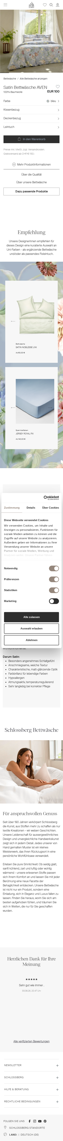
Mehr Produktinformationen (34, 164)
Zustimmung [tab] (12, 507)
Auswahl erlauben (31, 628)
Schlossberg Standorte (27, 1127)
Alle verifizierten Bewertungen (31, 1041)
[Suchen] (51, 5)
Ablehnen (31, 640)
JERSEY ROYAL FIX (25, 433)
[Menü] (5, 5)
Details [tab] (31, 507)
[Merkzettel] (45, 5)
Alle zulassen (31, 617)
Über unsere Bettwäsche (31, 182)
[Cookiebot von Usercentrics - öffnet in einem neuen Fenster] (44, 498)
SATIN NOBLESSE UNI (26, 347)
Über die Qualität (31, 174)
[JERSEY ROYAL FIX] (38, 401)
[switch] (54, 579)
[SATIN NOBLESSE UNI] (38, 315)
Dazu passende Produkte (31, 191)
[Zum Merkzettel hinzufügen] (57, 86)
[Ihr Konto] (57, 5)
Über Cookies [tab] (50, 507)
